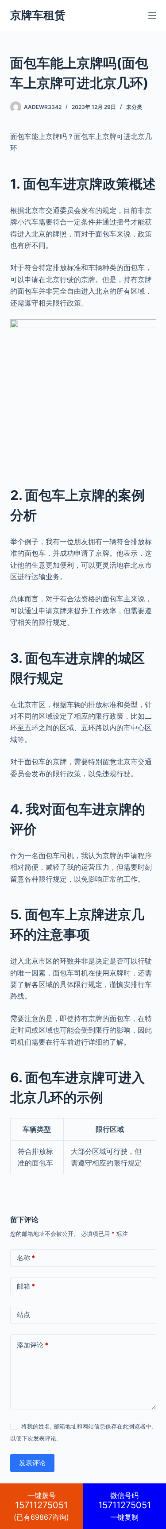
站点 (23, 1314)
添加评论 (32, 1345)
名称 (26, 1258)
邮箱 (26, 1286)
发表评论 (32, 1463)
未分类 (134, 107)
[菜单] (152, 15)
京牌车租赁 (38, 15)
